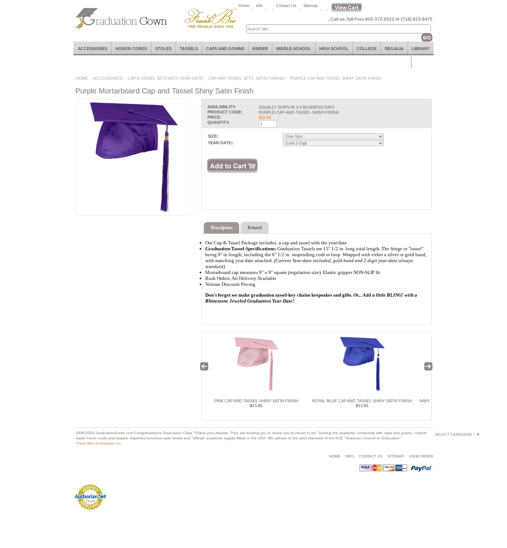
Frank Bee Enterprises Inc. (99, 443)
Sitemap (310, 5)
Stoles (163, 48)
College (367, 48)
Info (259, 5)
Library (421, 48)
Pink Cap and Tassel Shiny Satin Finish (256, 401)
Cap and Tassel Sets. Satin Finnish (247, 78)
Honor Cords (131, 48)
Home (244, 5)
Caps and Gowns (225, 48)
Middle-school (293, 48)
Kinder (260, 48)
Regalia (394, 48)
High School (334, 48)
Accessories (92, 48)
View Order (421, 456)
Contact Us (286, 5)
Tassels (189, 48)
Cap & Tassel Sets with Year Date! (165, 78)
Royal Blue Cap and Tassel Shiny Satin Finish (362, 401)
